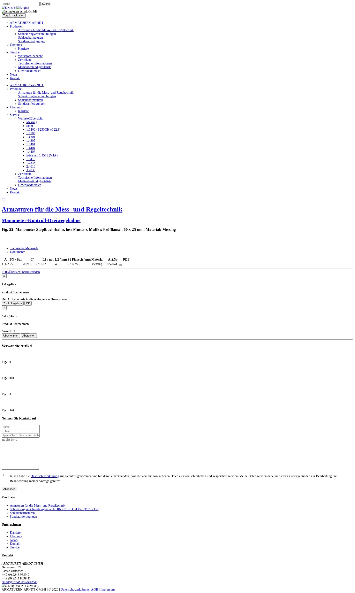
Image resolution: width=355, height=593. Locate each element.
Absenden (9, 489)
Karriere (23, 48)
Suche (46, 3)
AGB (94, 589)
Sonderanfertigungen (31, 41)
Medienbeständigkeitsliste (34, 67)
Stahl (29, 126)
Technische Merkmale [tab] (24, 248)
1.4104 (30, 133)
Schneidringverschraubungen (37, 34)
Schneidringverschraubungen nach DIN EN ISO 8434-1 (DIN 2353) (54, 509)
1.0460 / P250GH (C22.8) (43, 129)
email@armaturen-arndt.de (19, 582)
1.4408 (30, 151)
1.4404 (30, 148)
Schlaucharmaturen (30, 37)
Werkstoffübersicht (30, 56)
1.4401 (30, 144)
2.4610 (30, 166)
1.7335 (30, 162)
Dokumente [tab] (17, 252)
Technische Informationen (35, 63)
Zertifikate (24, 59)
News (13, 74)
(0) (3, 199)
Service (15, 52)
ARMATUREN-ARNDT (27, 22)
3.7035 (30, 170)
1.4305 (30, 140)
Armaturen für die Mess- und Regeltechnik (46, 30)
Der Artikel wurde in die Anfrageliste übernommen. (35, 299)
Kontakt (15, 78)
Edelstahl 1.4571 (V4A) (42, 155)
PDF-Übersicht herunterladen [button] (21, 272)
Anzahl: (7, 331)
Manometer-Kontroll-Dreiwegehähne (41, 220)
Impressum (107, 589)
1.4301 (30, 137)
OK (28, 303)
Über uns (16, 45)
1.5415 (30, 159)
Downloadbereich (29, 70)
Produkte (16, 26)
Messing (31, 122)
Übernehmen (10, 335)
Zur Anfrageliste (12, 303)
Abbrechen (28, 335)
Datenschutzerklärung (45, 476)
